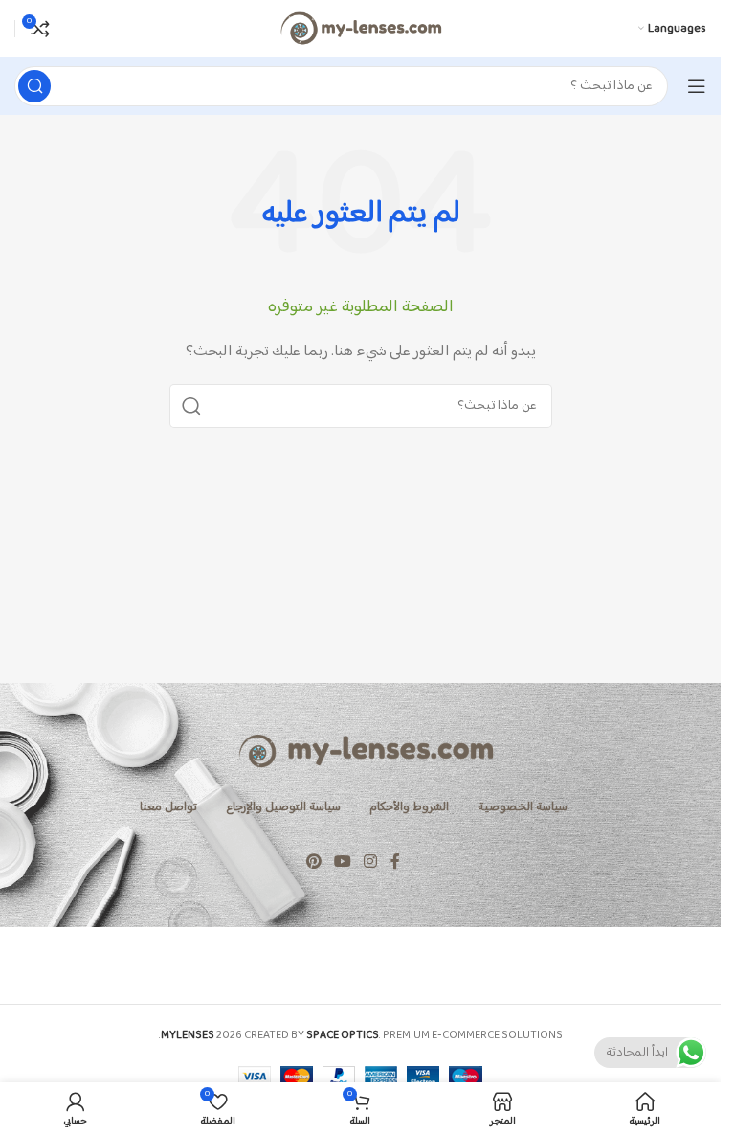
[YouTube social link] (342, 863)
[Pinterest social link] (313, 863)
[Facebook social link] (395, 863)
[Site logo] (360, 28)
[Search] (34, 86)
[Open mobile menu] (697, 86)
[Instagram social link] (371, 863)
